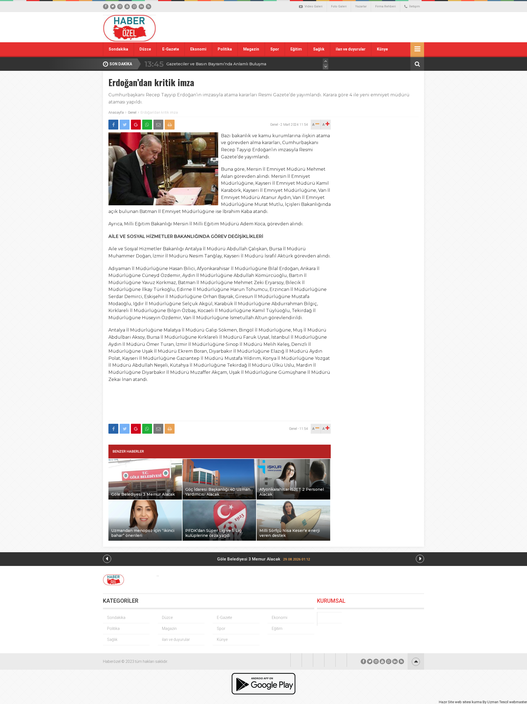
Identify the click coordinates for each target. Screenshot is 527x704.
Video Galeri (314, 6)
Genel (132, 112)
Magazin (251, 49)
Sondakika (118, 49)
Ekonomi (198, 49)
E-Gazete (170, 49)
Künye (382, 49)
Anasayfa (116, 112)
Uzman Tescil (497, 702)
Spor (274, 49)
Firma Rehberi (385, 6)
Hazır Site (446, 702)
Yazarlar (361, 6)
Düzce (145, 49)
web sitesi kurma (468, 702)
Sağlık (318, 49)
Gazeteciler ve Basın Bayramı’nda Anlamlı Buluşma (216, 63)
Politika (225, 49)
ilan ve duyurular (351, 49)
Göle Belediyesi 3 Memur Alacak (263, 559)
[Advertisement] (325, 27)
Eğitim (296, 49)
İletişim (414, 6)
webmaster (518, 702)
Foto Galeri (339, 6)
